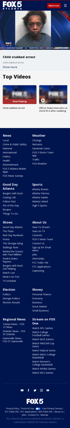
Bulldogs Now (10, 247)
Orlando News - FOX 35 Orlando (14, 333)
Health (6, 160)
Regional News (14, 319)
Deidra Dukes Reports (10, 260)
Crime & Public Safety (15, 144)
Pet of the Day (11, 205)
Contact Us (38, 243)
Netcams (37, 144)
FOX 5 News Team (42, 239)
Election (9, 289)
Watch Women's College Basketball (42, 363)
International (10, 152)
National (7, 148)
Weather (39, 135)
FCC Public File (40, 262)
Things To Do (10, 213)
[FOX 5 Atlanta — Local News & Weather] (12, 5)
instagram (41, 390)
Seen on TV (38, 231)
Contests (37, 235)
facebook (28, 390)
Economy (37, 298)
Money (37, 289)
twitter (35, 390)
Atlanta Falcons (40, 193)
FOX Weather (39, 163)
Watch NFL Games (42, 328)
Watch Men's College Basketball (43, 356)
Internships (38, 258)
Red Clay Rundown (13, 235)
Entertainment (10, 164)
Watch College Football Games (41, 334)
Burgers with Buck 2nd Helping (13, 267)
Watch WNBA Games (44, 368)
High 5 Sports (39, 205)
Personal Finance (41, 294)
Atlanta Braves (40, 189)
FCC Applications (41, 266)
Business (37, 302)
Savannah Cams (41, 148)
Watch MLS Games (42, 372)
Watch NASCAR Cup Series (43, 345)
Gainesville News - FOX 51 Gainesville (13, 340)
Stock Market (39, 306)
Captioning (38, 270)
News (7, 135)
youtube (22, 390)
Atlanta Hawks (40, 197)
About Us (39, 222)
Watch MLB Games (43, 339)
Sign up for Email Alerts (41, 249)
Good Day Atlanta (10, 186)
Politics (7, 156)
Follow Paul (9, 201)
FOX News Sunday (13, 175)
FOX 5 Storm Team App (43, 154)
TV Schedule (9, 280)
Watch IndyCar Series (44, 350)
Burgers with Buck (13, 193)
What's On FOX (11, 276)
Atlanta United (40, 201)
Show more (10, 67)
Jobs (34, 254)
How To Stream (41, 227)
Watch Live (54, 6)
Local (6, 140)
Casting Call (9, 197)
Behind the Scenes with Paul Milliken (13, 253)
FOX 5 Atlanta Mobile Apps (14, 170)
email (48, 390)
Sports (37, 184)
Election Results (11, 302)
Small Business (40, 310)
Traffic (35, 159)
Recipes (7, 209)
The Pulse (8, 231)
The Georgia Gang (13, 243)
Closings (36, 140)
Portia (6, 239)
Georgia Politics (11, 298)
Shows (7, 222)
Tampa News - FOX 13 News (13, 325)
